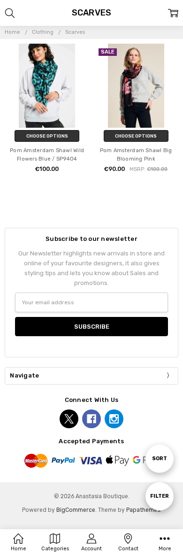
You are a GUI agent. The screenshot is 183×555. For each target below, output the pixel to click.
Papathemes (143, 510)
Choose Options (47, 136)
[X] (69, 418)
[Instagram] (114, 418)
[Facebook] (91, 418)
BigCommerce (75, 510)
